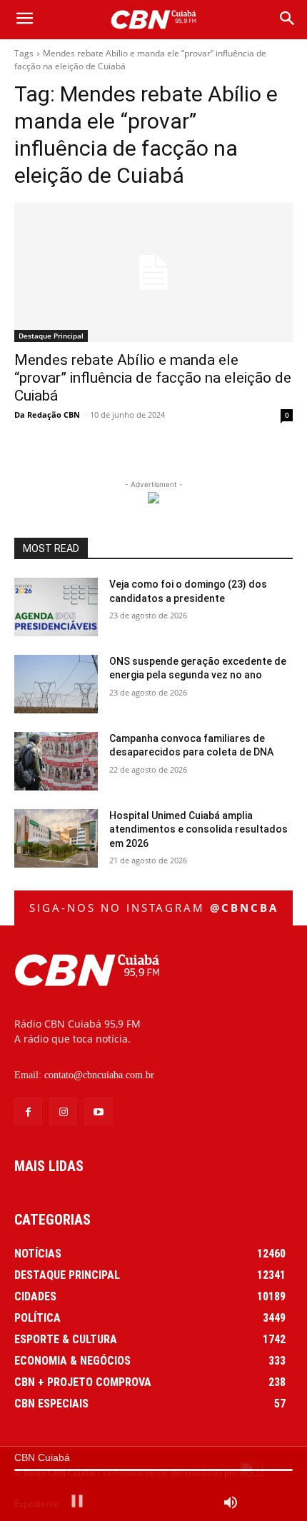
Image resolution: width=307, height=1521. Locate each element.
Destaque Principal (51, 336)
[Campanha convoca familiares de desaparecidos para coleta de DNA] (56, 761)
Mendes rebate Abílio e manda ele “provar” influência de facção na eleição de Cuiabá (152, 377)
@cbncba (244, 907)
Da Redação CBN (47, 414)
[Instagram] (63, 1111)
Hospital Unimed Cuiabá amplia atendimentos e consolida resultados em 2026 (198, 829)
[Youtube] (98, 1111)
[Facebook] (28, 1111)
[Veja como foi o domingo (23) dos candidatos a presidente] (56, 607)
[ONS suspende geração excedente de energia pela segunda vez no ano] (56, 684)
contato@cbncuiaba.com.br (99, 1075)
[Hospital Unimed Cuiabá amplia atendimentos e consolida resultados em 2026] (56, 838)
